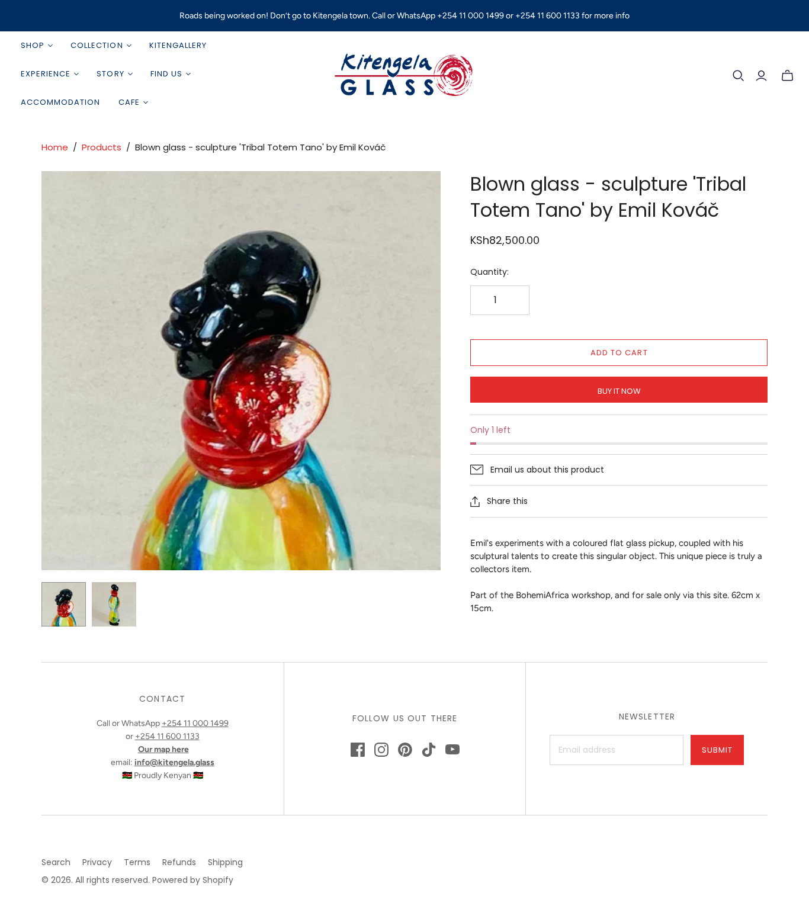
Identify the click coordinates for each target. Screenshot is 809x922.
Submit (717, 750)
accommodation (61, 102)
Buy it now (619, 391)
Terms (137, 862)
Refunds (179, 862)
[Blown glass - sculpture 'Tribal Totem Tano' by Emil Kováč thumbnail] (63, 604)
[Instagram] (381, 750)
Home (54, 147)
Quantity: (489, 272)
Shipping (225, 862)
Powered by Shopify (192, 880)
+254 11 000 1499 (195, 723)
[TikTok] (429, 750)
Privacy (97, 862)
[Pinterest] (405, 750)
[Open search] (738, 76)
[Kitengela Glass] (404, 74)
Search (55, 862)
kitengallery (178, 45)
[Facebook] (358, 750)
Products (101, 147)
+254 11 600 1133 (167, 736)
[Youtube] (452, 750)
